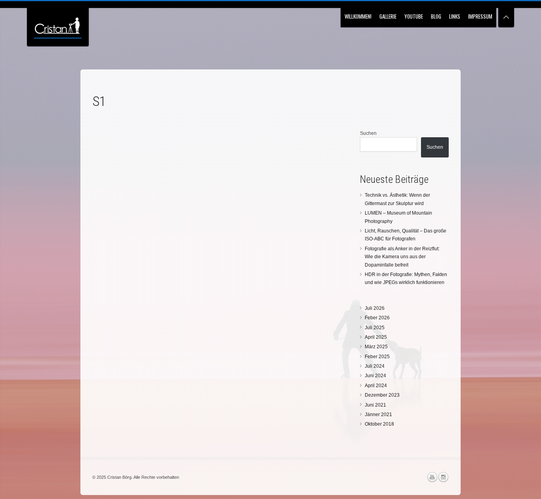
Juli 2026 (375, 308)
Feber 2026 (377, 318)
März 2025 (376, 346)
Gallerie (387, 16)
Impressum (480, 16)
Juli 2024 (375, 366)
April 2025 (376, 337)
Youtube (413, 16)
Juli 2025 (375, 327)
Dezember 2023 (382, 395)
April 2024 (376, 385)
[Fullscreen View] (506, 13)
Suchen (368, 133)
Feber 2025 (377, 356)
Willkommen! (358, 16)
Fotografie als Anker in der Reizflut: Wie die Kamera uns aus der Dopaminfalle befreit (402, 257)
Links (454, 16)
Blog (436, 16)
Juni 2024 (375, 375)
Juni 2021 (375, 405)
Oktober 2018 (379, 424)
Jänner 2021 (378, 414)
